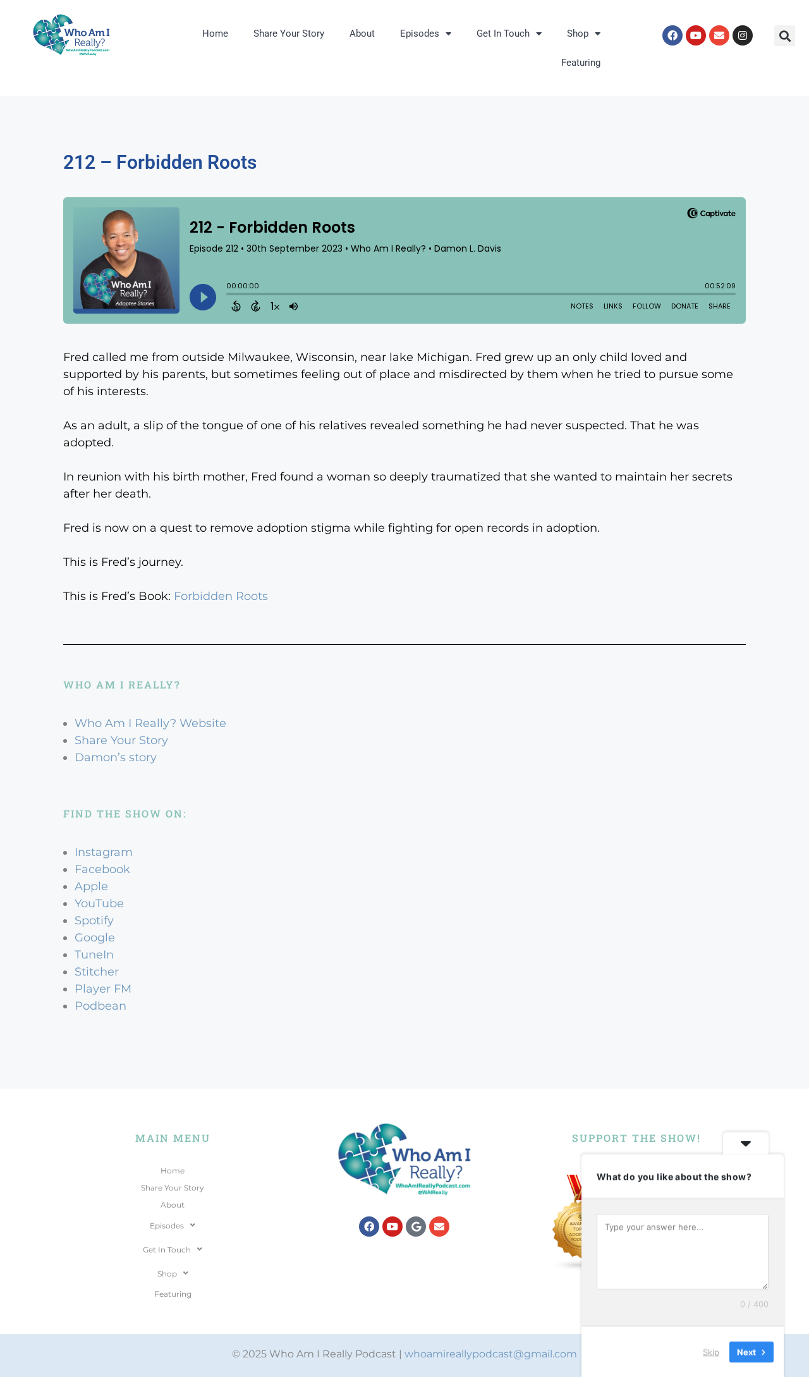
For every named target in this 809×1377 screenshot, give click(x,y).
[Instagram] (743, 35)
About (362, 33)
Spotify (94, 920)
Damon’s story (116, 757)
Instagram (104, 852)
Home (215, 33)
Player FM (103, 989)
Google (95, 938)
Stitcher (97, 972)
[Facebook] (672, 35)
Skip (711, 1351)
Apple (91, 886)
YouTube (99, 903)
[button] (784, 35)
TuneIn (94, 955)
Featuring (580, 62)
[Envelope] (719, 35)
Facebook (102, 869)
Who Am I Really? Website (150, 723)
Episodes (419, 33)
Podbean (100, 1006)
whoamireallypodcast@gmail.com (490, 1354)
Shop (577, 33)
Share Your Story (288, 33)
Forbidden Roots (221, 596)
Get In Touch (503, 33)
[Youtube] (696, 35)
